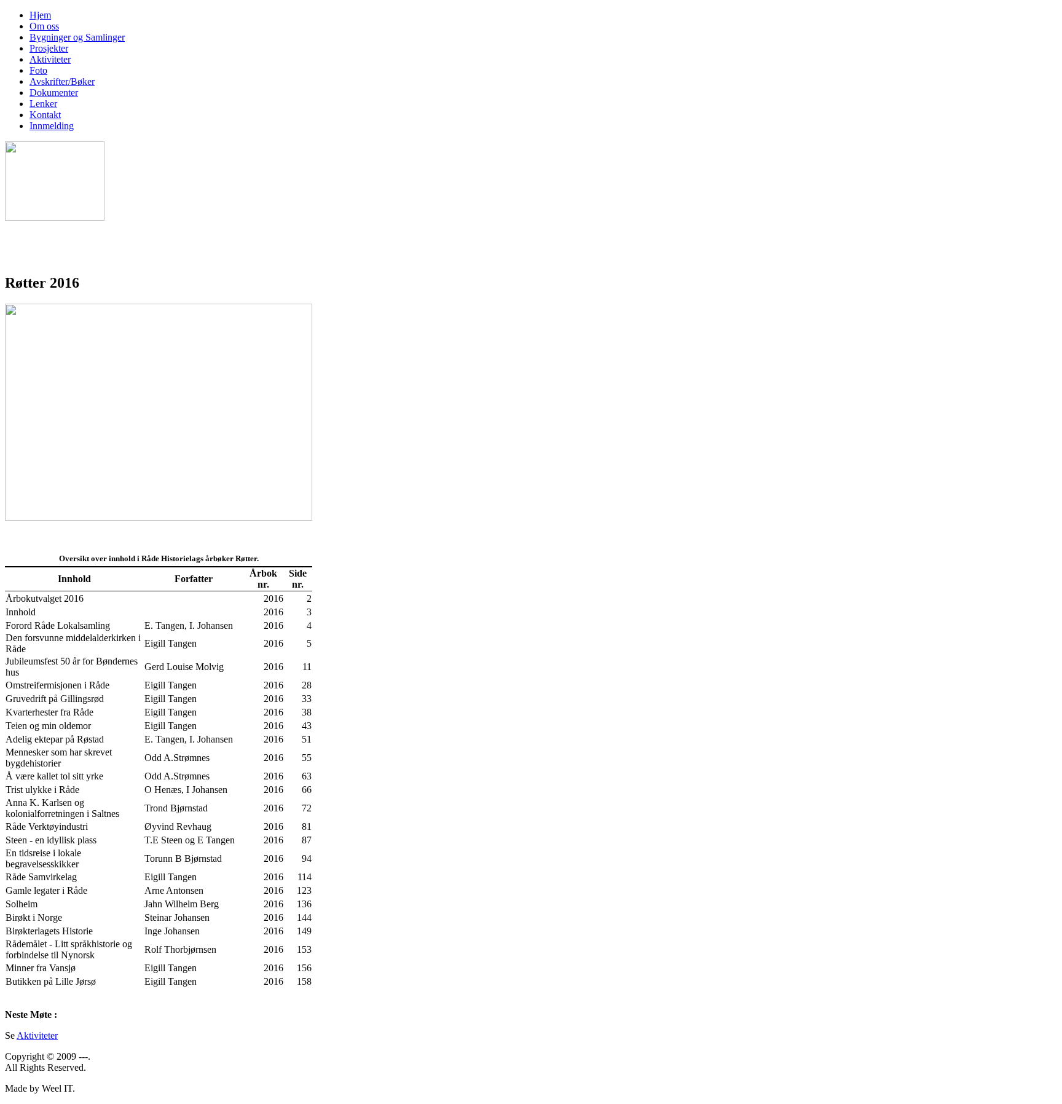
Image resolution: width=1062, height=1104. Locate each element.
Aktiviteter (37, 1035)
